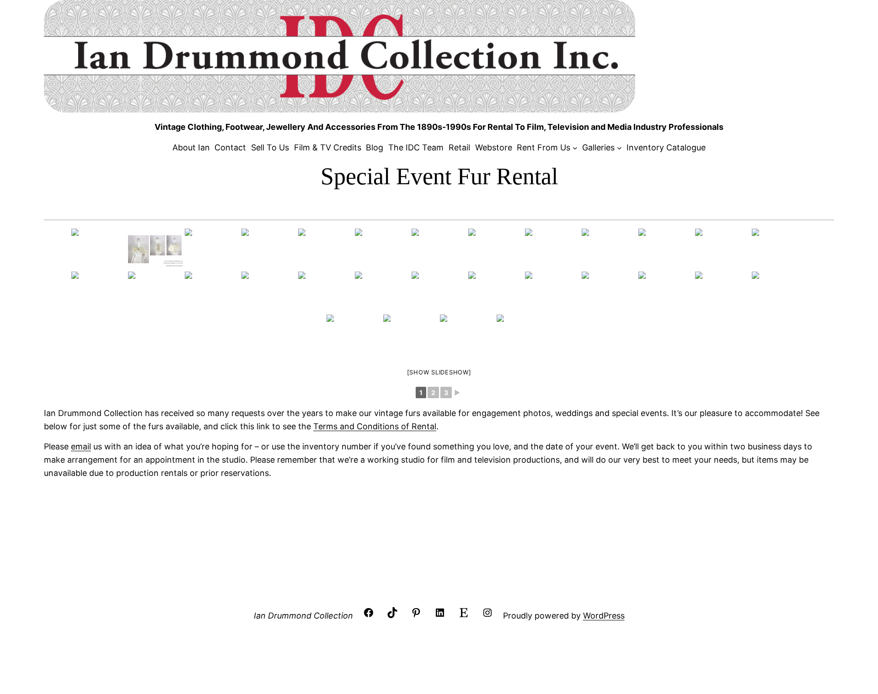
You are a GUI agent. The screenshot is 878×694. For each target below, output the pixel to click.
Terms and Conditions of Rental (374, 426)
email (81, 446)
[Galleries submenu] (619, 147)
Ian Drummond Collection (303, 615)
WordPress (604, 615)
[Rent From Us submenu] (575, 147)
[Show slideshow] (439, 372)
